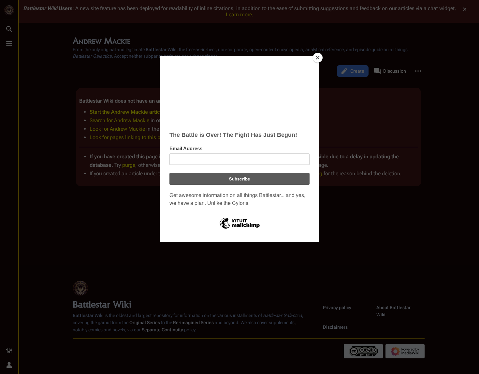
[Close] (318, 58)
